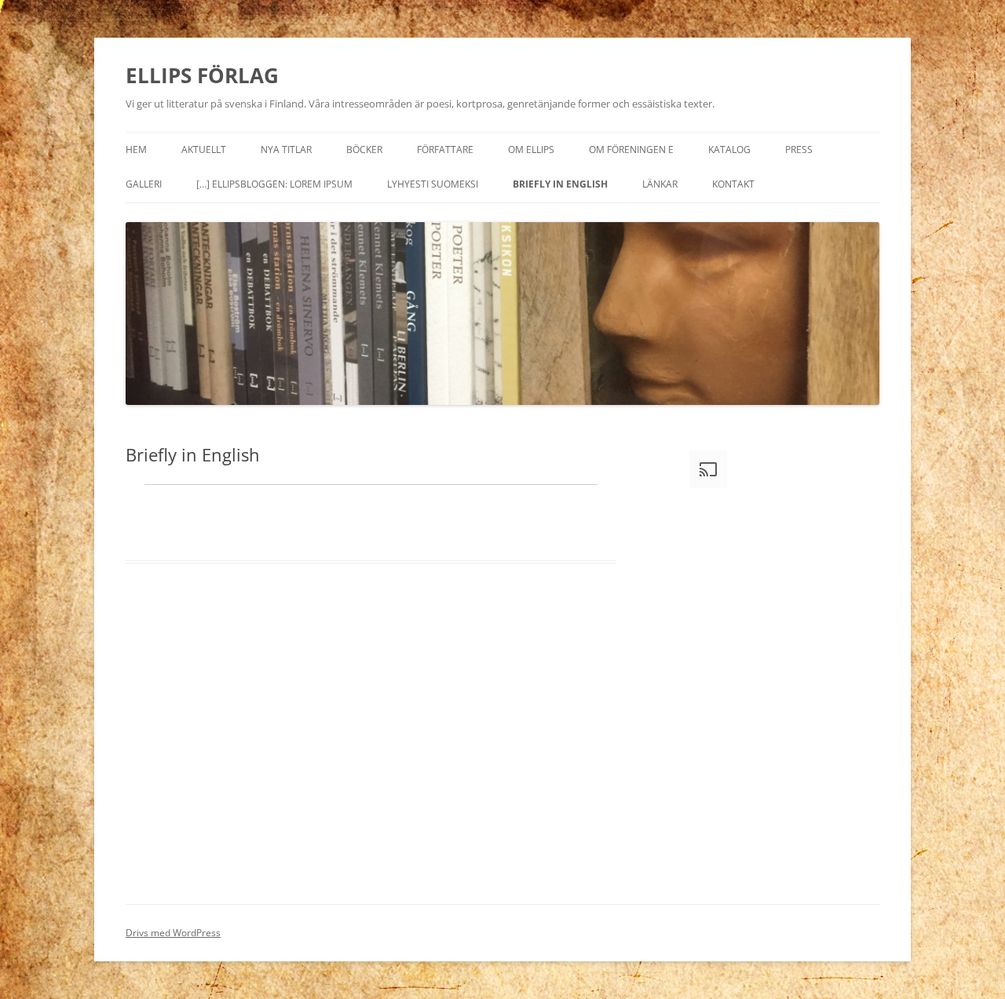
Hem (136, 149)
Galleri (144, 184)
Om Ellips (531, 149)
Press (799, 149)
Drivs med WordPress (173, 932)
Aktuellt (203, 149)
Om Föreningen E (631, 149)
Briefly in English (560, 184)
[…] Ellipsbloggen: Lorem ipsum (274, 184)
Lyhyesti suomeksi (432, 184)
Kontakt (733, 184)
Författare (445, 149)
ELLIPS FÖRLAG (202, 75)
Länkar (660, 184)
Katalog (729, 149)
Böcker (364, 149)
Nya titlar (286, 149)
